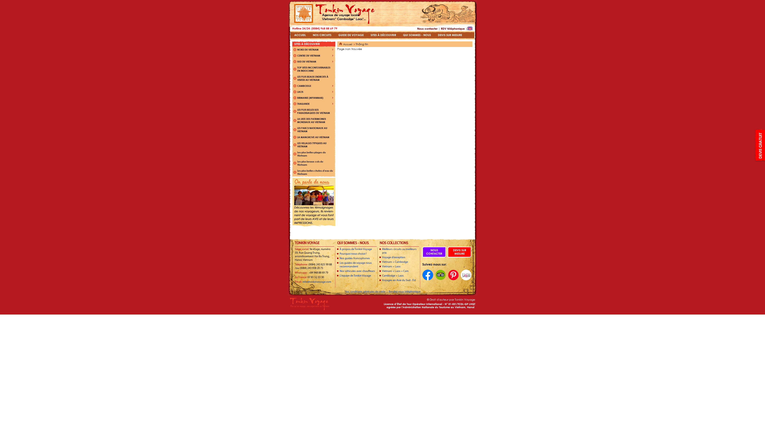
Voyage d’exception (393, 257)
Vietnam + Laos (391, 266)
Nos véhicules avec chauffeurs (357, 271)
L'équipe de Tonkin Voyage (355, 275)
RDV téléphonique (453, 28)
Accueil (347, 44)
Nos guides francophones (355, 258)
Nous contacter (427, 28)
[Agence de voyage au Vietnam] (303, 22)
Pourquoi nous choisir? (353, 253)
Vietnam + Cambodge (395, 262)
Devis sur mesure (459, 251)
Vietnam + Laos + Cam (395, 271)
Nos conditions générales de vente (365, 291)
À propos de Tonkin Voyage (356, 249)
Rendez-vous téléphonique (405, 291)
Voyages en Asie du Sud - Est (399, 280)
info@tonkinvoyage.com (316, 281)
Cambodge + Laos (393, 275)
